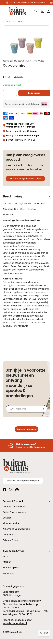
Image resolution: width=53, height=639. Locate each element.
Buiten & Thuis (15, 632)
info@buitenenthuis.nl (15, 623)
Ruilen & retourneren (14, 512)
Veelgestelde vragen (14, 506)
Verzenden (9, 534)
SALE (5, 556)
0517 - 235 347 (11, 607)
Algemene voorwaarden (16, 529)
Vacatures (8, 573)
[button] (48, 11)
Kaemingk (7, 61)
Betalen (7, 517)
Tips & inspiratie (11, 567)
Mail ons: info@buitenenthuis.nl (25, 178)
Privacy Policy (10, 540)
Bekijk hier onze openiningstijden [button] (23, 480)
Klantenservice (11, 523)
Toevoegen (34, 93)
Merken (7, 562)
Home (5, 21)
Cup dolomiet (16, 21)
